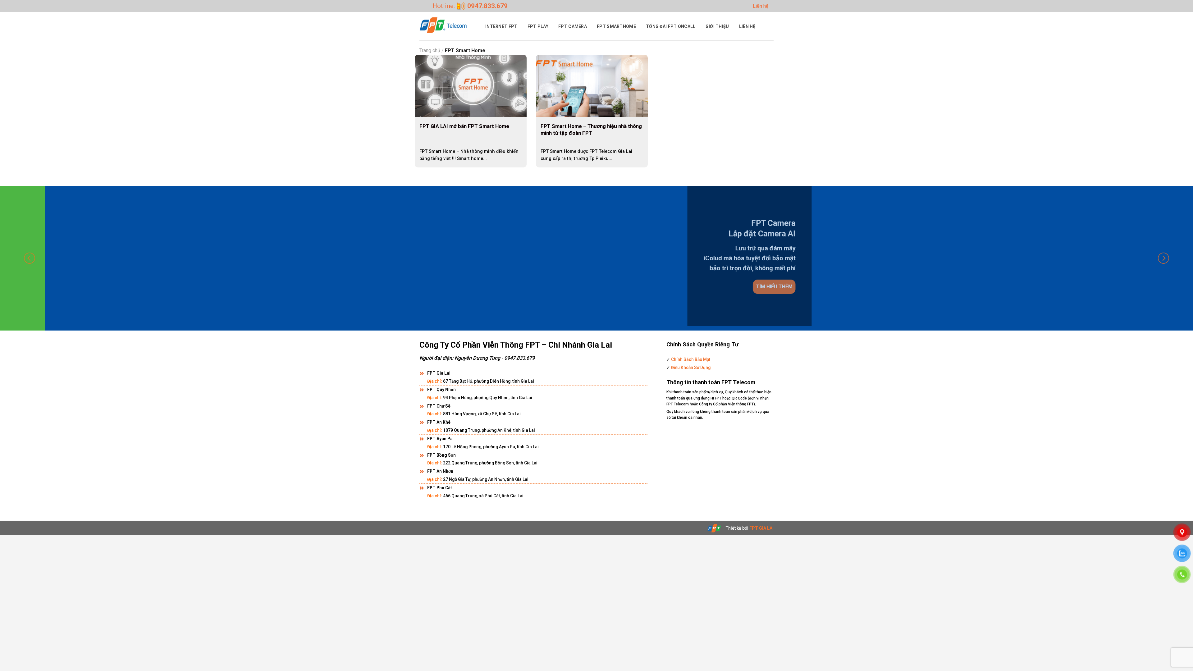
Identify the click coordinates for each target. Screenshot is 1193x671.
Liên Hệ (747, 26)
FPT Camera (572, 26)
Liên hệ (760, 6)
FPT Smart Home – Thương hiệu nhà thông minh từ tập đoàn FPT (591, 129)
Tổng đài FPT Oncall (671, 26)
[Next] (1163, 258)
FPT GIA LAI (761, 528)
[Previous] (29, 258)
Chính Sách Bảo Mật (690, 359)
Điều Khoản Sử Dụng (690, 367)
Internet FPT (501, 26)
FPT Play (538, 26)
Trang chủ (429, 50)
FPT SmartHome (616, 26)
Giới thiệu (717, 26)
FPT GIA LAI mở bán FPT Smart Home (464, 126)
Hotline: (470, 6)
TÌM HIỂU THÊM (737, 286)
